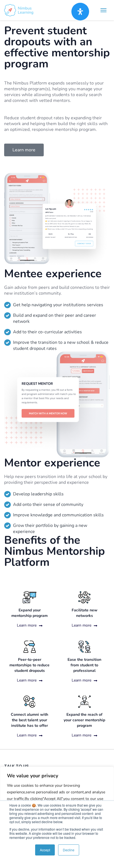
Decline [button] (68, 849)
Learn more (27, 625)
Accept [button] (45, 849)
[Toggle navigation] (103, 10)
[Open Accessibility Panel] (80, 11)
